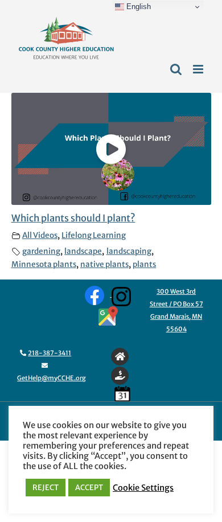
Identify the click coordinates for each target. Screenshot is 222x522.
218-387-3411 (49, 353)
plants (144, 264)
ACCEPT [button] (89, 487)
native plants (104, 264)
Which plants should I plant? (73, 218)
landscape (83, 251)
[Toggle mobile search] (176, 69)
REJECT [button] (45, 487)
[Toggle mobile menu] (199, 69)
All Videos (39, 235)
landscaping (128, 251)
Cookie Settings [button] (143, 488)
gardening (41, 251)
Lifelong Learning (93, 235)
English (137, 6)
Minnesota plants (43, 264)
